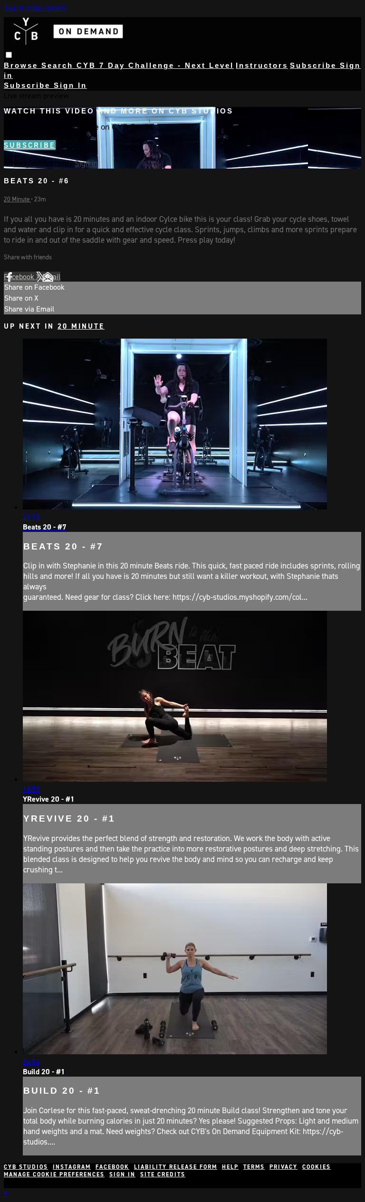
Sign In (70, 85)
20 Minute (17, 199)
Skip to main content (35, 8)
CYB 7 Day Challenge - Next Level (155, 65)
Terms (254, 1167)
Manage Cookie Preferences (54, 1174)
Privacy (283, 1167)
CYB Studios (26, 1167)
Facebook (20, 277)
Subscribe (30, 145)
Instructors (262, 65)
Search (59, 65)
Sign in (86, 163)
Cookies (316, 1167)
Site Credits (162, 1174)
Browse (22, 65)
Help (230, 1167)
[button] (9, 55)
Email (51, 277)
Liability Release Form (175, 1167)
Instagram (72, 1167)
